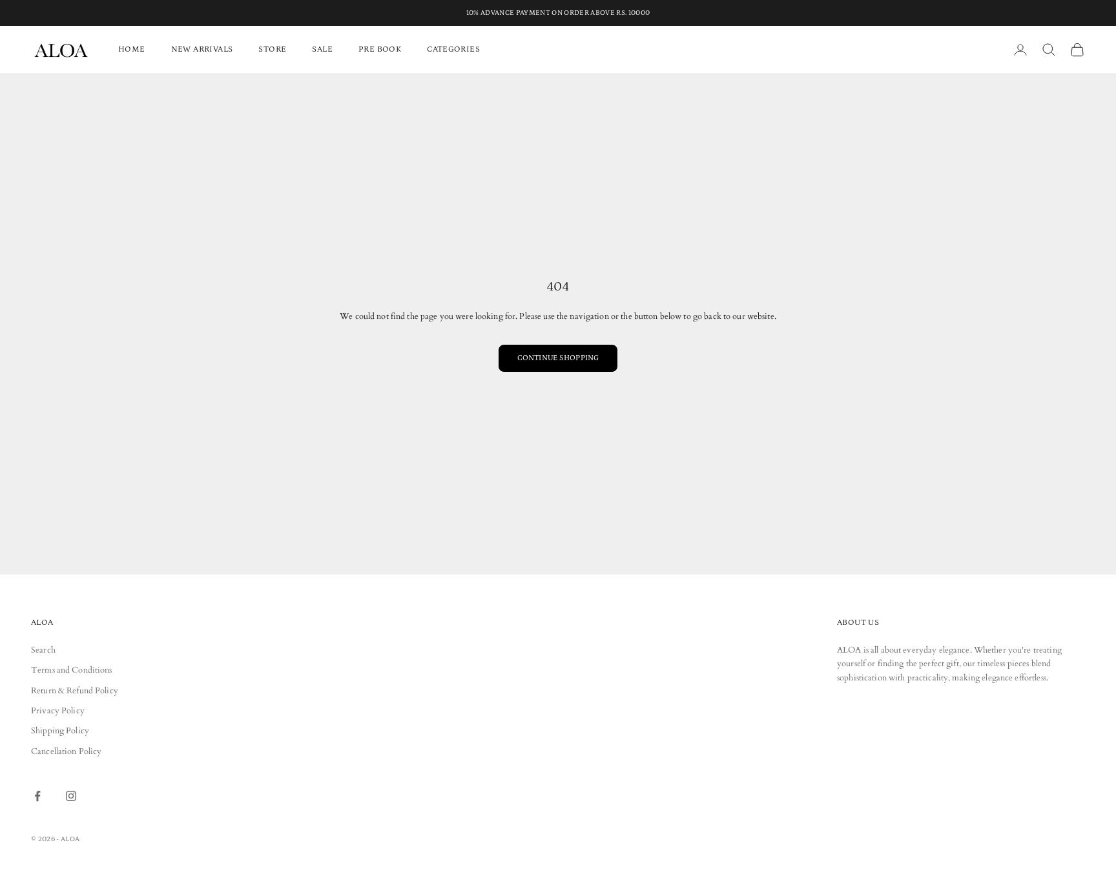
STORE (272, 49)
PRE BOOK (379, 49)
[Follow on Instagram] (71, 795)
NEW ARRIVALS (202, 49)
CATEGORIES (453, 49)
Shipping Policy (60, 731)
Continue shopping (558, 358)
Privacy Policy (58, 711)
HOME (131, 49)
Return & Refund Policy (74, 691)
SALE (322, 49)
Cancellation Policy (66, 751)
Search (43, 650)
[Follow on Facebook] (37, 795)
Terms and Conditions (71, 670)
